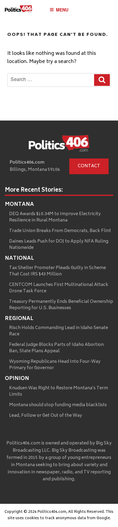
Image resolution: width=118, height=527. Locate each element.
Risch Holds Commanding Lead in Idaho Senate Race (58, 331)
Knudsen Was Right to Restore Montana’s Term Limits (58, 391)
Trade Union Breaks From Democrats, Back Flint (60, 231)
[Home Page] (18, 10)
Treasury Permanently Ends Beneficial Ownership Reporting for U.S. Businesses (61, 305)
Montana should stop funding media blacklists (58, 405)
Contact (89, 166)
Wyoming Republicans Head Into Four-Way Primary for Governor (54, 365)
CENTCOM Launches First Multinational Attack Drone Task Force (58, 288)
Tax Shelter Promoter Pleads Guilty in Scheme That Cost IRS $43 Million (57, 271)
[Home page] (59, 144)
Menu (62, 10)
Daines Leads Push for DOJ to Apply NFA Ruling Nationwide (58, 245)
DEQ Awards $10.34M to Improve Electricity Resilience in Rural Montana (55, 217)
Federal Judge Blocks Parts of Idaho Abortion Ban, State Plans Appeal (56, 348)
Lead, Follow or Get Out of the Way (45, 415)
